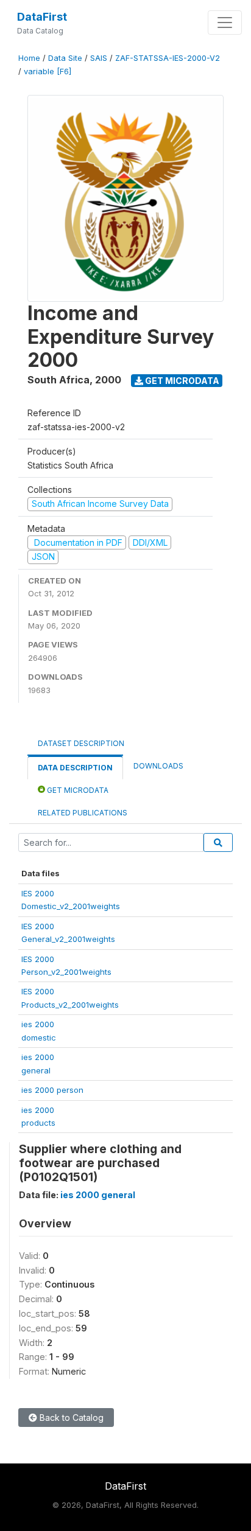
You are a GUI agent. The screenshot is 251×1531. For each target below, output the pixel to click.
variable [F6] (47, 71)
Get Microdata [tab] (76, 790)
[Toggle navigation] (225, 22)
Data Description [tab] (75, 767)
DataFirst (42, 16)
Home (29, 58)
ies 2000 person (52, 1090)
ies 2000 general (97, 1195)
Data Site (65, 58)
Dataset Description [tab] (81, 743)
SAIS (98, 58)
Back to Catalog (70, 1417)
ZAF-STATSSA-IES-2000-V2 (167, 58)
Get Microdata (181, 380)
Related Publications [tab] (82, 812)
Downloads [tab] (158, 765)
